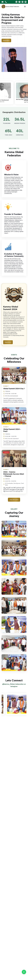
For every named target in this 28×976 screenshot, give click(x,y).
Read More (6, 40)
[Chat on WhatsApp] (24, 972)
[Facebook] (19, 2)
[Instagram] (22, 2)
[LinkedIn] (16, 2)
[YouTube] (25, 2)
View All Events (14, 499)
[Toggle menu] (24, 6)
